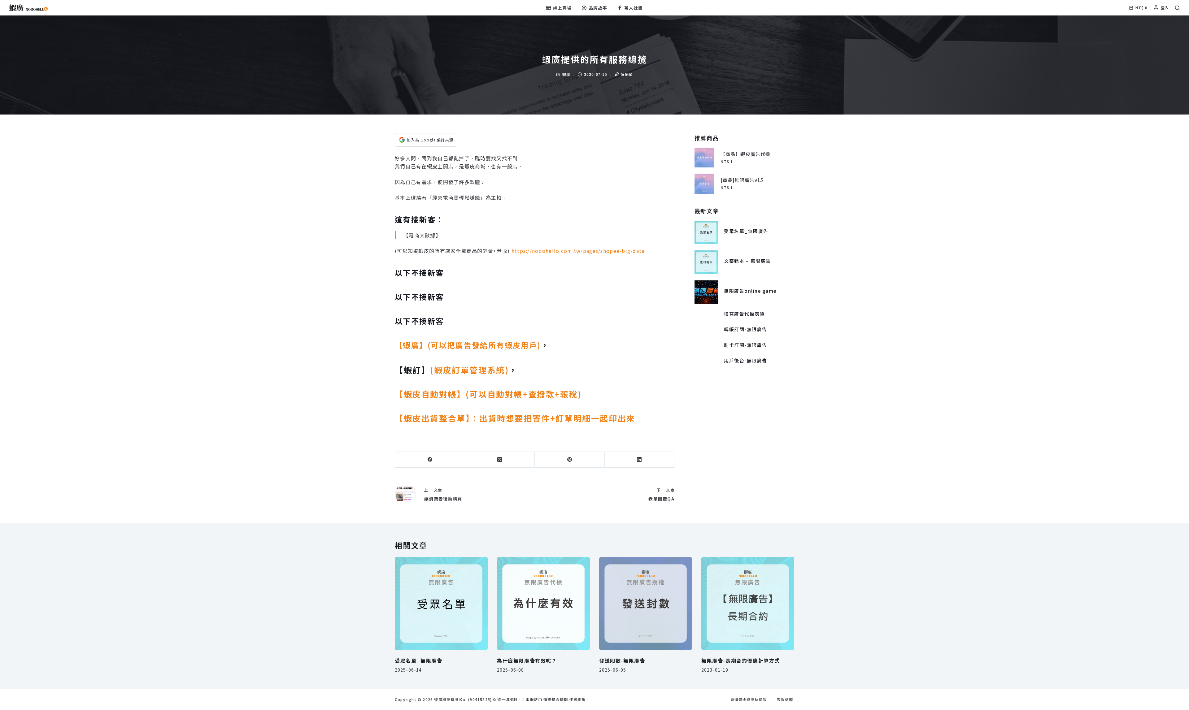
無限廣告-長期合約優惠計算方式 (740, 660)
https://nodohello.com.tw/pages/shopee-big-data (578, 250)
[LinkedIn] (640, 460)
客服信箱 (785, 699)
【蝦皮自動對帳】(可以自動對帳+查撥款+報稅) (489, 394)
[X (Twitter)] (500, 460)
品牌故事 (598, 8)
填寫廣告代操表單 (744, 313)
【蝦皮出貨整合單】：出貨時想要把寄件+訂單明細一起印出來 (516, 418)
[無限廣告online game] (706, 292)
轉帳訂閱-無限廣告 (745, 329)
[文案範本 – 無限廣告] (706, 262)
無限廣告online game (750, 291)
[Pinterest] (570, 460)
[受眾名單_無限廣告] (706, 232)
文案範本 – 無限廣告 (747, 261)
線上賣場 (562, 8)
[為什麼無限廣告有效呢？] (543, 603)
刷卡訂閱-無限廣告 (745, 345)
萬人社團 (633, 8)
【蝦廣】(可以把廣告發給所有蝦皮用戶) (468, 345)
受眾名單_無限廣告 (746, 231)
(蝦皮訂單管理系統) (469, 369)
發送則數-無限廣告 (622, 660)
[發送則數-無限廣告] (645, 603)
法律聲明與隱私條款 (749, 699)
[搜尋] (1177, 8)
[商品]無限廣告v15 (742, 180)
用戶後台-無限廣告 (745, 360)
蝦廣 (566, 74)
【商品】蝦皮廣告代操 (745, 154)
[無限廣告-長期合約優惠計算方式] (747, 603)
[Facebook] (430, 460)
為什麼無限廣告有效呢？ (527, 660)
